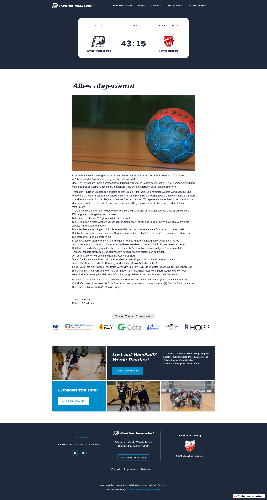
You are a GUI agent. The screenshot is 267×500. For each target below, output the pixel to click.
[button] (122, 6)
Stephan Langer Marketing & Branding (142, 489)
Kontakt (115, 469)
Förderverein (175, 5)
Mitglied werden (197, 5)
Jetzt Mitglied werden (127, 370)
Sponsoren (156, 5)
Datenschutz (148, 469)
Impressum (130, 469)
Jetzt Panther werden (133, 457)
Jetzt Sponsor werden (73, 401)
